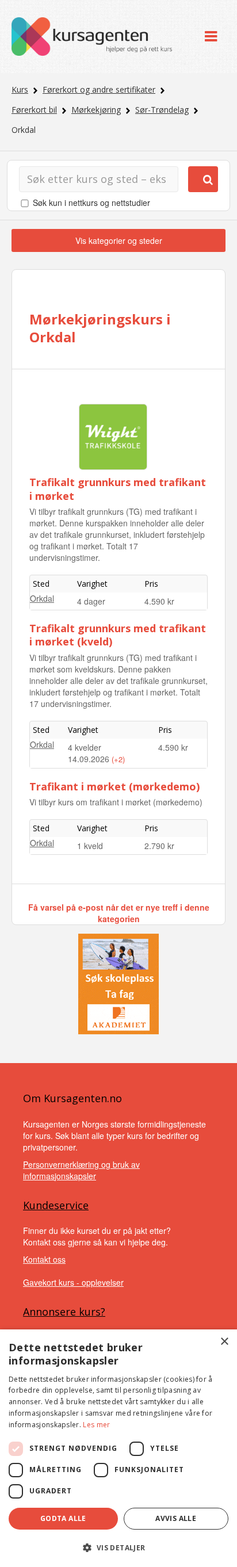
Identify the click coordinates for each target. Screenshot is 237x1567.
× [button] (224, 1341)
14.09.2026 (90, 759)
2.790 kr (159, 845)
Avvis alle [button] (175, 1518)
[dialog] (118, 1448)
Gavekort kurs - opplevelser (73, 1282)
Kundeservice (56, 1205)
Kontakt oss (44, 1259)
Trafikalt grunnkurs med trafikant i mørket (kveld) (117, 634)
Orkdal (42, 598)
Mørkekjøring (96, 109)
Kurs (20, 89)
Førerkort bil (34, 109)
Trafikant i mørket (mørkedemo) (114, 786)
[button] (118, 1548)
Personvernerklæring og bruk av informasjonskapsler (81, 1170)
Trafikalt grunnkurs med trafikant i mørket (117, 488)
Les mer (96, 1425)
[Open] (211, 36)
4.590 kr (159, 601)
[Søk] (203, 179)
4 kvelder (84, 747)
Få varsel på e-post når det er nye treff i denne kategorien (118, 912)
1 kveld (90, 845)
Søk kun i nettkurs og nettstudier (91, 202)
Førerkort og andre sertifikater (99, 89)
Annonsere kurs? (64, 1311)
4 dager (91, 601)
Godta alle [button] (63, 1518)
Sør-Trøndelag (162, 109)
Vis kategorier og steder (118, 240)
